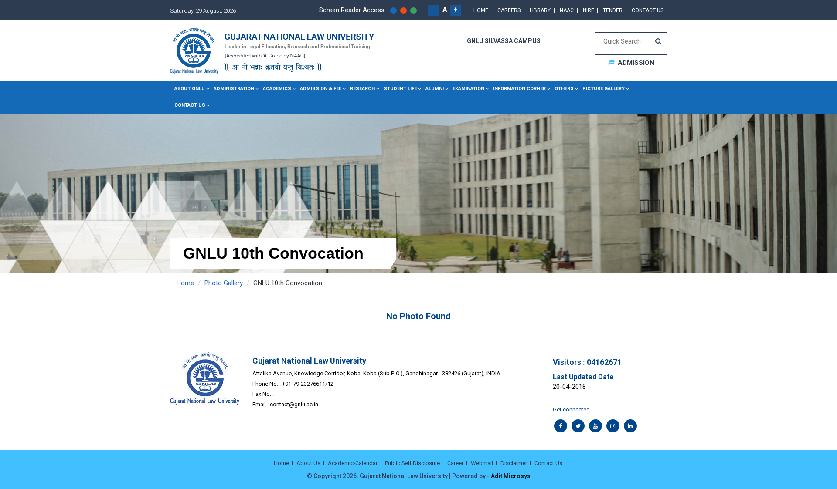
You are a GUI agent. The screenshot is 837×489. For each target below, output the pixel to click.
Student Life (400, 88)
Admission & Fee (320, 88)
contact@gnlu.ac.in (294, 404)
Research (362, 88)
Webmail (482, 463)
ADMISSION (635, 63)
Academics (277, 88)
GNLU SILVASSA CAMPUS (504, 40)
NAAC (567, 10)
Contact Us (647, 10)
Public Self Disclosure (412, 463)
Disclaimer (513, 463)
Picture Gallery (603, 88)
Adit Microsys (511, 475)
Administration (234, 88)
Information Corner (519, 88)
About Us (308, 463)
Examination (468, 88)
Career (455, 463)
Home (480, 10)
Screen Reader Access (351, 10)
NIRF (588, 10)
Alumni (434, 88)
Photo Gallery (223, 283)
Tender (613, 10)
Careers (509, 10)
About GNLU (189, 88)
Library (540, 10)
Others (564, 88)
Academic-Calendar (353, 463)
